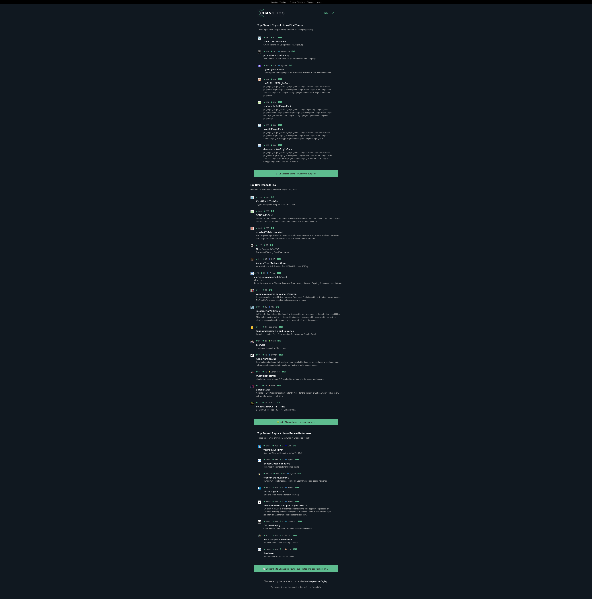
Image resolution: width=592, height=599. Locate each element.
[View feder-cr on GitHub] (259, 502)
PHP (273, 259)
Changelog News (314, 2)
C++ (273, 402)
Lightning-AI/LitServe (273, 69)
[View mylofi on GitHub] (252, 373)
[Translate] (280, 37)
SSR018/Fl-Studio (265, 215)
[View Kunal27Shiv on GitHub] (259, 38)
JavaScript (275, 371)
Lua (289, 445)
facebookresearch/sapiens (276, 463)
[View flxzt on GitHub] (259, 550)
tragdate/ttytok (263, 389)
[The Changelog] (270, 16)
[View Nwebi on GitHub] (259, 126)
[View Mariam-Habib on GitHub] (259, 103)
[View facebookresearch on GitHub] (259, 460)
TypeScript (285, 51)
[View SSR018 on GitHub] (252, 212)
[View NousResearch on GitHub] (252, 246)
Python (284, 65)
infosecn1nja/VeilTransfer (268, 310)
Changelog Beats (287, 173)
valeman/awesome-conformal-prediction (276, 293)
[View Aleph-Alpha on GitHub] (252, 356)
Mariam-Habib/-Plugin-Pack (277, 106)
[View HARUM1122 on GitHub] (259, 80)
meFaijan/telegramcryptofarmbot (270, 276)
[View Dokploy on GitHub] (259, 522)
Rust (273, 385)
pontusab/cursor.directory (276, 55)
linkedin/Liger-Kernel (273, 491)
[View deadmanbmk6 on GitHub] (259, 146)
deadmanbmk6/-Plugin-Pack (277, 149)
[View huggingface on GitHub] (252, 328)
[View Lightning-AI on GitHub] (259, 66)
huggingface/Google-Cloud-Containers (275, 330)
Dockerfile (273, 326)
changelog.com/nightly (317, 581)
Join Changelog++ (289, 422)
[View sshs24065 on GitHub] (252, 229)
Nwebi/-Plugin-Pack (273, 129)
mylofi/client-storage (266, 375)
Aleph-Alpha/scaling (266, 358)
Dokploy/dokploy (271, 525)
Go (272, 306)
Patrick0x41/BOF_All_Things (270, 406)
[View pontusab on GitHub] (259, 52)
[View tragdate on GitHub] (252, 386)
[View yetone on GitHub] (259, 447)
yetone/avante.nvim (273, 449)
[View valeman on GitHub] (252, 291)
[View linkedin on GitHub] (259, 488)
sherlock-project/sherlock (276, 477)
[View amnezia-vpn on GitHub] (259, 536)
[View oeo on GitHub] (252, 342)
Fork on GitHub (296, 2)
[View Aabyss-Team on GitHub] (252, 260)
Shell (273, 340)
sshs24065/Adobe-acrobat (269, 232)
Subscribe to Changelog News (280, 568)
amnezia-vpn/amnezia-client (277, 539)
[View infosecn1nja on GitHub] (252, 308)
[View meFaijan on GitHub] (252, 274)
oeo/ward (260, 344)
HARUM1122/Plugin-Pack (276, 83)
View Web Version (278, 2)
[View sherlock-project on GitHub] (259, 474)
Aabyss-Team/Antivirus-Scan (271, 263)
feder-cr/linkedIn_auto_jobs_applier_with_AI (285, 505)
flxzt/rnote (268, 553)
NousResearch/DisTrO (267, 249)
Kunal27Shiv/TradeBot (274, 41)
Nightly (329, 12)
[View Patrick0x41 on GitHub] (252, 403)
